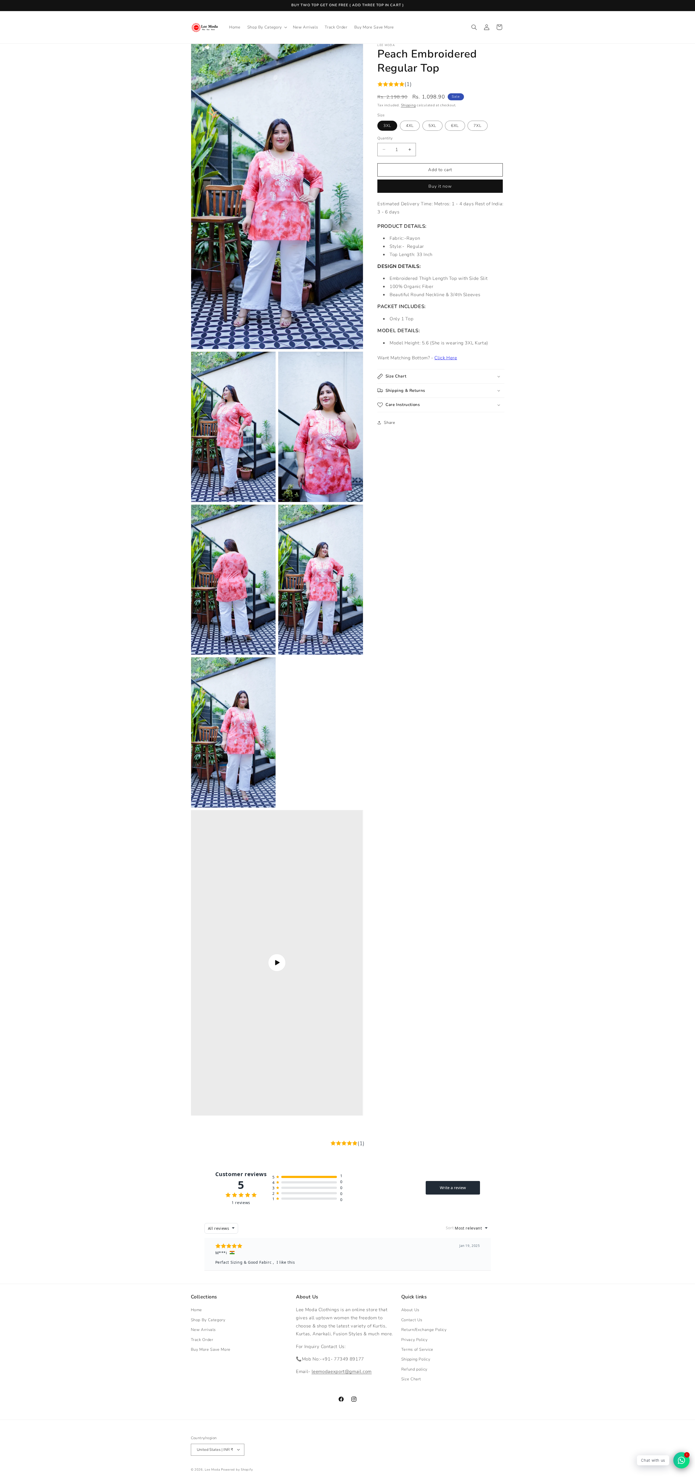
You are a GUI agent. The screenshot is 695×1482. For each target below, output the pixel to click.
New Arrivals (203, 1329)
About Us (410, 1310)
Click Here (445, 358)
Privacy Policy (414, 1339)
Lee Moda (212, 1469)
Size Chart (411, 1379)
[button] (266, 27)
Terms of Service (417, 1349)
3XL (387, 125)
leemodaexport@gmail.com (342, 1372)
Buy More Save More (210, 1349)
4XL (410, 125)
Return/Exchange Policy (424, 1329)
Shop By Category (208, 1320)
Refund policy (414, 1369)
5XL (432, 125)
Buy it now (440, 186)
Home (196, 1310)
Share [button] (389, 422)
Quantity (385, 138)
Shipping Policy (415, 1359)
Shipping (408, 105)
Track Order (202, 1339)
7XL (477, 125)
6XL (455, 125)
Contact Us (411, 1320)
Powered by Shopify (237, 1469)
